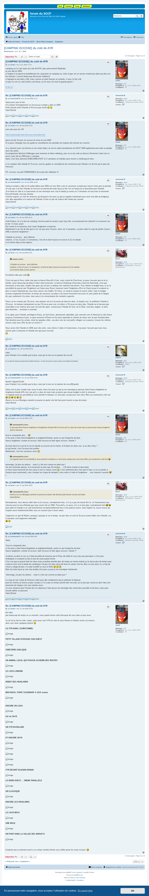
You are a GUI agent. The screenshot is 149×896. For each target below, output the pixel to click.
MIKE (24, 51)
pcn (16, 51)
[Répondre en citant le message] (108, 62)
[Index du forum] (17, 21)
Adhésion (86, 6)
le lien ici (9, 87)
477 (125, 84)
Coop (77, 6)
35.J (20, 51)
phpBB (67, 872)
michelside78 (120, 95)
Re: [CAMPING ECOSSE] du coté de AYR (26, 95)
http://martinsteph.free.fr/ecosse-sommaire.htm (25, 135)
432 (125, 361)
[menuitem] (21, 37)
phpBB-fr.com (78, 875)
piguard (118, 357)
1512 (125, 262)
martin (118, 80)
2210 (125, 98)
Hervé (118, 259)
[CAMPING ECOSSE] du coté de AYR (28, 48)
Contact (68, 6)
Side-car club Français (77, 877)
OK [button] (132, 891)
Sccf (60, 6)
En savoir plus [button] (85, 890)
